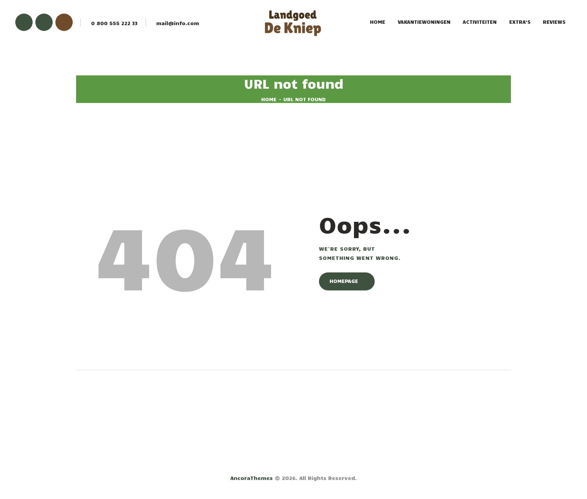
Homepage (344, 281)
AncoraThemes (251, 478)
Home (269, 99)
